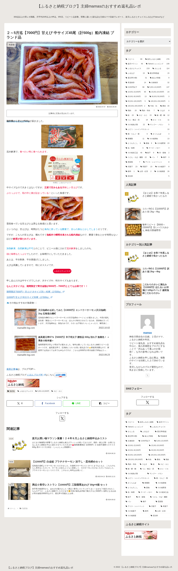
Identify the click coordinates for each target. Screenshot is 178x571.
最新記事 (11, 369)
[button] (104, 403)
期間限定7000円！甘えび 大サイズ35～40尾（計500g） (34, 292)
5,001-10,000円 (43, 391)
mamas (147, 332)
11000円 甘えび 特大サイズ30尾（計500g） (28, 297)
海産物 (12, 391)
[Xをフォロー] (62, 418)
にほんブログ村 (35, 375)
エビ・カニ (58, 391)
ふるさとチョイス (61, 271)
